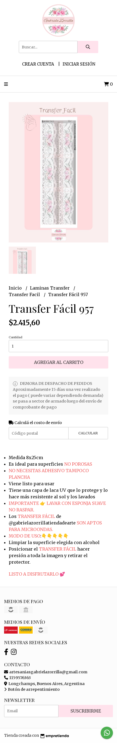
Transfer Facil (25, 294)
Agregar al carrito (58, 362)
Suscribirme (85, 711)
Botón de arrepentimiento (33, 689)
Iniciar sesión (79, 64)
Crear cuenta (38, 64)
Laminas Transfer (50, 288)
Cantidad (15, 337)
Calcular (88, 433)
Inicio (16, 288)
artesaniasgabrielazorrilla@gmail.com (47, 672)
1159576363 (19, 677)
